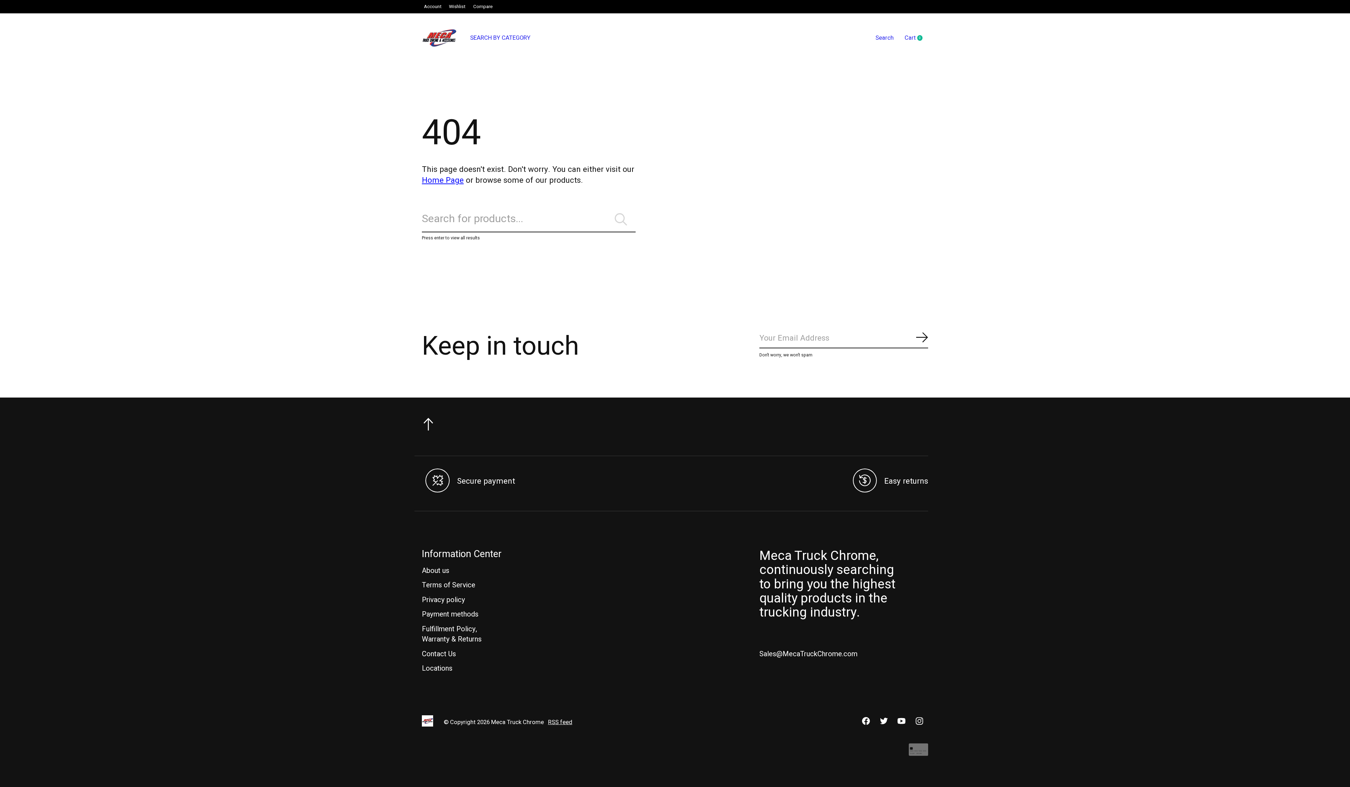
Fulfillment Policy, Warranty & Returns (452, 634)
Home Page (443, 180)
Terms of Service (448, 585)
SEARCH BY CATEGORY (500, 38)
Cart (916, 38)
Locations (437, 668)
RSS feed (560, 722)
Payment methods (450, 614)
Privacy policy (443, 600)
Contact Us (439, 654)
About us (435, 571)
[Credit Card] (918, 753)
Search (884, 38)
